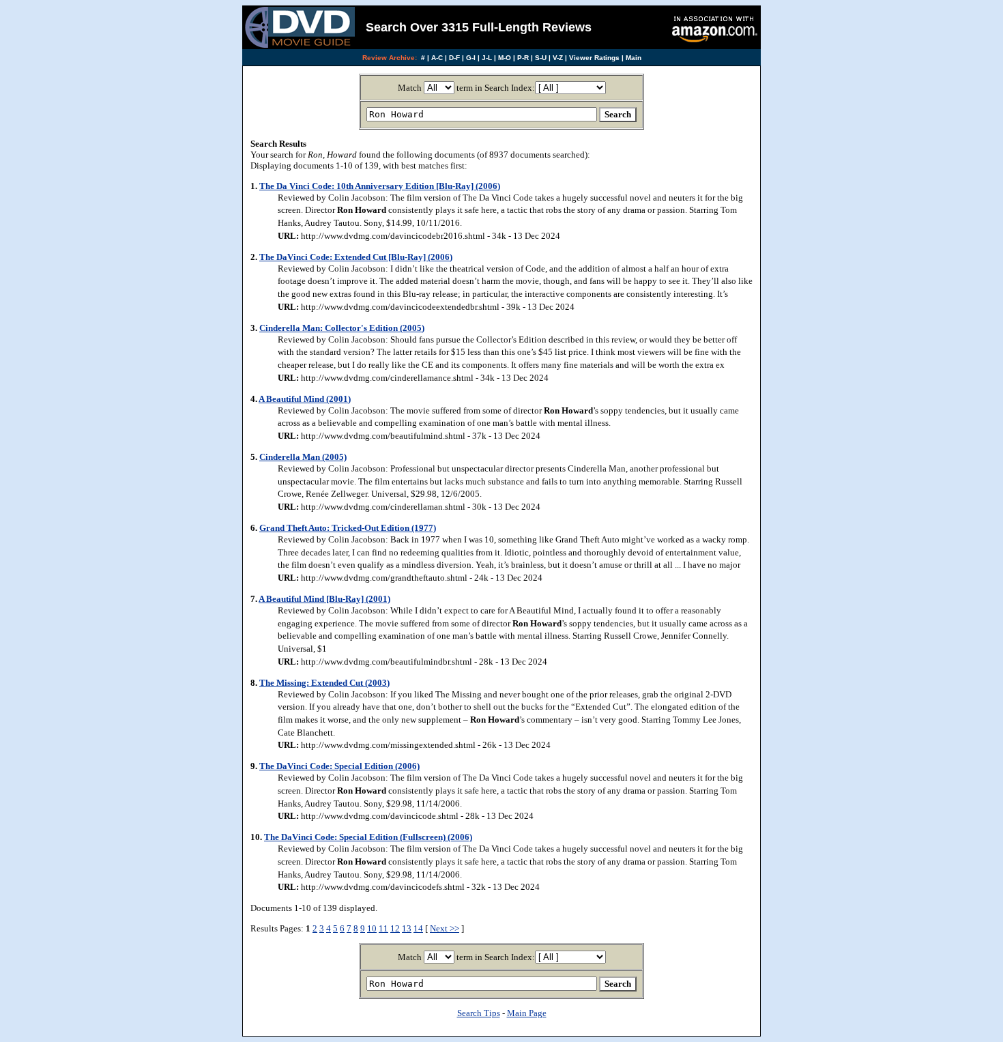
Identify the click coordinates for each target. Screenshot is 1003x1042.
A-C (437, 57)
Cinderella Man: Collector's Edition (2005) (341, 328)
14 (418, 928)
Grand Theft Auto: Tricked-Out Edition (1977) (347, 528)
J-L (487, 57)
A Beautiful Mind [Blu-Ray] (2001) (324, 599)
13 (406, 928)
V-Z (558, 57)
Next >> (444, 928)
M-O (504, 57)
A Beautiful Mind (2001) (305, 399)
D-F (454, 57)
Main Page (527, 1013)
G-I (471, 57)
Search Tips (478, 1013)
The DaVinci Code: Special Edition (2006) (339, 766)
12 (395, 928)
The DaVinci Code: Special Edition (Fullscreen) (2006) (368, 837)
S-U (541, 57)
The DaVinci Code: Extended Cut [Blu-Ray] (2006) (355, 257)
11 (383, 928)
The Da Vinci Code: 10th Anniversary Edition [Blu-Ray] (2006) (379, 186)
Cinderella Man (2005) (303, 457)
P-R (523, 57)
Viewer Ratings (594, 57)
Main (633, 57)
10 (372, 928)
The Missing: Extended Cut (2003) (324, 683)
